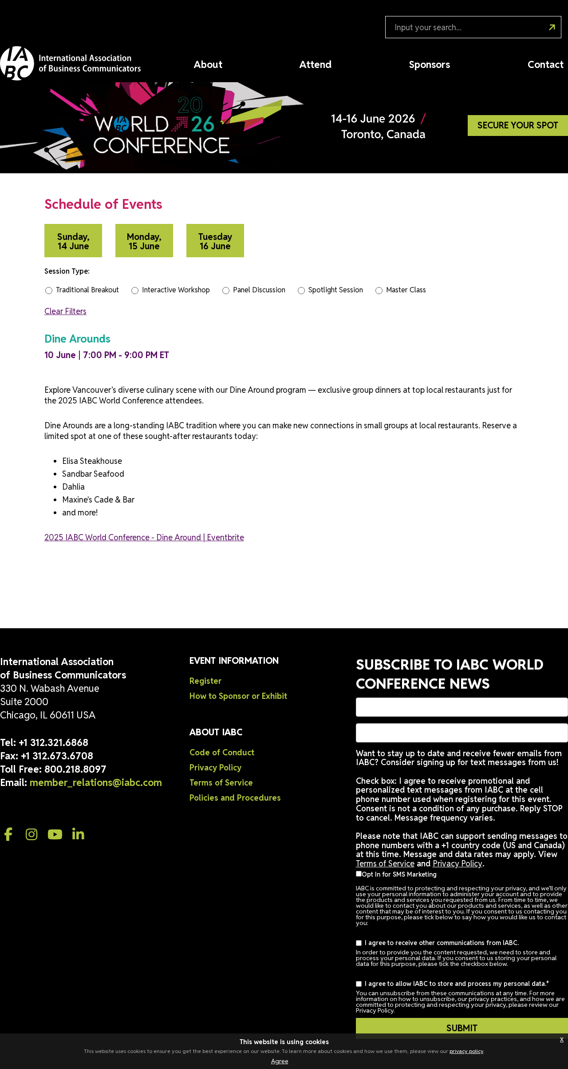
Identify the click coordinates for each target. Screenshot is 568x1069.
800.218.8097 (75, 769)
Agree (279, 1061)
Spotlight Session (335, 290)
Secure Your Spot (517, 125)
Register (205, 681)
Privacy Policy (215, 767)
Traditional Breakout (87, 290)
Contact (546, 64)
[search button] (547, 24)
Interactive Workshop (176, 290)
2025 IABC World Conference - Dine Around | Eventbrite (144, 537)
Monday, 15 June (144, 241)
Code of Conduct (221, 752)
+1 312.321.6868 (53, 742)
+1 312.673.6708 (57, 756)
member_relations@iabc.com (96, 782)
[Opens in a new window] (8, 834)
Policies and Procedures (235, 798)
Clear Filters (65, 311)
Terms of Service (221, 783)
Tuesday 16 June (215, 241)
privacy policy (466, 1051)
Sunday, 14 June (73, 241)
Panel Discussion (259, 290)
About (208, 64)
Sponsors (429, 64)
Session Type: (67, 271)
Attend (315, 64)
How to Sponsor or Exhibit (238, 696)
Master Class (406, 290)
